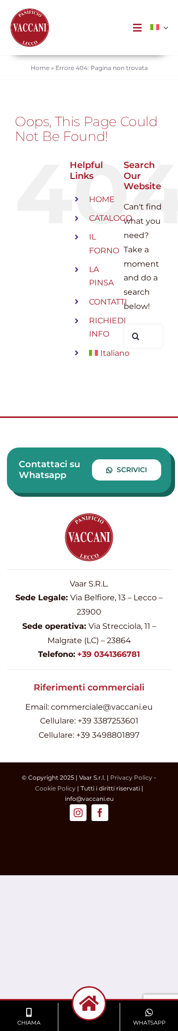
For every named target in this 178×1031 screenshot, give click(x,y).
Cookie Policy (55, 788)
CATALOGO (110, 218)
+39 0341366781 (108, 654)
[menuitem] (155, 27)
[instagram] (78, 812)
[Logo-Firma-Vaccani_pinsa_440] (29, 11)
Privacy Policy (131, 777)
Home (40, 67)
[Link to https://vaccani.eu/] (89, 1003)
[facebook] (99, 812)
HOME (102, 199)
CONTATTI (108, 302)
